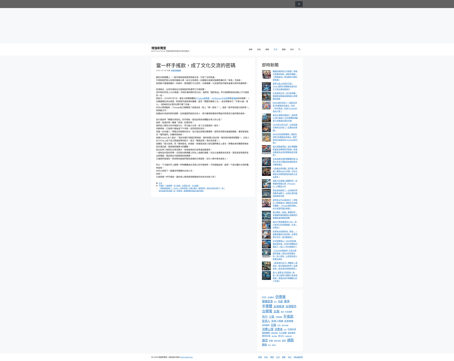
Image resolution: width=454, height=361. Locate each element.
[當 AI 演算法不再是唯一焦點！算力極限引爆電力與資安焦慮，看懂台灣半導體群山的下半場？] (266, 276)
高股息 (274, 345)
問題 (282, 312)
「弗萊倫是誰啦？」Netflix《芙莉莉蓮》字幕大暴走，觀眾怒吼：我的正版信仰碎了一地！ (192, 188)
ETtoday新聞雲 (203, 98)
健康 (284, 49)
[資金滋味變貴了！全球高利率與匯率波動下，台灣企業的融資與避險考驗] (266, 193)
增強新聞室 (158, 48)
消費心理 (267, 329)
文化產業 (195, 186)
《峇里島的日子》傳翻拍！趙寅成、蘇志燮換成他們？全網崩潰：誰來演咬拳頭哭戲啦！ (285, 266)
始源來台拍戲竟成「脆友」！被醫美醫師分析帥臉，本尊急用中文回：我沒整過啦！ (285, 234)
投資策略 (288, 321)
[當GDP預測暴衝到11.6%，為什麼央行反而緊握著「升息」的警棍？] (266, 225)
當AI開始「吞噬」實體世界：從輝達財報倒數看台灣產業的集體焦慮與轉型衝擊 (285, 215)
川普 (271, 316)
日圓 (273, 324)
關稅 (264, 344)
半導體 (267, 306)
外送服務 (288, 312)
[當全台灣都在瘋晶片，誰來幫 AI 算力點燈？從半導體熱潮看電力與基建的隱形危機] (266, 118)
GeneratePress (186, 357)
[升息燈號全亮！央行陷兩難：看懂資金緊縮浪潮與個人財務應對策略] (266, 96)
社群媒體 (168, 186)
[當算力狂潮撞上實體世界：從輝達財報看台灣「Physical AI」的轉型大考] (266, 184)
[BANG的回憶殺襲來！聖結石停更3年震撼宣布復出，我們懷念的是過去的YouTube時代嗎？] (266, 137)
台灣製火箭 (186, 186)
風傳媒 (234, 98)
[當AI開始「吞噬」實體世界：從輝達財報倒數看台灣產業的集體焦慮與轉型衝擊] (266, 215)
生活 (275, 49)
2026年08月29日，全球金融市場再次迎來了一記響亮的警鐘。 (285, 127)
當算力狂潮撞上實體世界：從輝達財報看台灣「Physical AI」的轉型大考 (285, 184)
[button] (299, 49)
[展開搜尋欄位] (299, 4)
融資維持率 (288, 336)
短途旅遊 (274, 333)
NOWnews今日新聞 (220, 98)
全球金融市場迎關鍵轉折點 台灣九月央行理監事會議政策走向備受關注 (285, 162)
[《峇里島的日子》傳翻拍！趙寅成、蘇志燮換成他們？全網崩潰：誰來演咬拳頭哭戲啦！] (266, 266)
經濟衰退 (291, 333)
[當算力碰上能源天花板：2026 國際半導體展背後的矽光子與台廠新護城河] (266, 87)
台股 (276, 311)
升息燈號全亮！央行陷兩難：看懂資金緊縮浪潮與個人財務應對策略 (285, 96)
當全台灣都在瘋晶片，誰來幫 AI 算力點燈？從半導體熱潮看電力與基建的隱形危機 (285, 118)
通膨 (290, 340)
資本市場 (277, 341)
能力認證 (177, 186)
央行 (265, 316)
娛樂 (267, 49)
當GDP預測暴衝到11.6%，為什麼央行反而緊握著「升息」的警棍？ (285, 225)
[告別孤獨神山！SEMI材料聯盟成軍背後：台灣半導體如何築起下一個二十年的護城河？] (266, 244)
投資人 (266, 321)
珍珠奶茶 (292, 329)
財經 (250, 49)
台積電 (267, 311)
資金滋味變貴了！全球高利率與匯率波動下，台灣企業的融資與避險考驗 (285, 193)
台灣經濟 (278, 306)
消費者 (279, 329)
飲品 (269, 345)
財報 (271, 341)
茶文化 (281, 336)
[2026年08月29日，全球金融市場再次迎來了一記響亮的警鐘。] (266, 128)
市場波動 (278, 317)
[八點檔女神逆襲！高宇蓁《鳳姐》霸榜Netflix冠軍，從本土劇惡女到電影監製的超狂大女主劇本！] (266, 172)
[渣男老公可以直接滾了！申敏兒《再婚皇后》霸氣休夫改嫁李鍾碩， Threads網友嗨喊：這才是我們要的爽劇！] (266, 203)
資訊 (284, 340)
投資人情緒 (277, 321)
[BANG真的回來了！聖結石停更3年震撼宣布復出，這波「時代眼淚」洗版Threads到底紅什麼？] (266, 106)
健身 (275, 302)
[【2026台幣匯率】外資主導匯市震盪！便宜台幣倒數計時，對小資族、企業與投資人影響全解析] (266, 254)
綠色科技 (266, 336)
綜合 (292, 49)
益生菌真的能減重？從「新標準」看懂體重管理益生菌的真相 (181, 191)
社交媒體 (283, 333)
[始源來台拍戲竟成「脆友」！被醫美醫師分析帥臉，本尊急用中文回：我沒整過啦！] (266, 235)
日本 (279, 325)
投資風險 (266, 325)
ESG (264, 297)
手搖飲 (161, 186)
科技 (259, 49)
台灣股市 (291, 306)
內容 (280, 301)
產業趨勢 (266, 333)
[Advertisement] (227, 25)
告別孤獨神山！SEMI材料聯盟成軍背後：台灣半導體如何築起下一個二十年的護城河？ (285, 244)
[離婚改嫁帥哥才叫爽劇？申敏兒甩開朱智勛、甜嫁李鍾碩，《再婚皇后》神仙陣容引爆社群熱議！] (266, 74)
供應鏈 (280, 297)
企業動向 (271, 297)
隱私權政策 (298, 357)
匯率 (287, 301)
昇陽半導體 (285, 325)
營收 (285, 329)
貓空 (265, 340)
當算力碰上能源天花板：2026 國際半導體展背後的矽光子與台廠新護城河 (285, 86)
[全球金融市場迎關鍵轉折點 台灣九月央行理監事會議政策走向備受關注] (266, 162)
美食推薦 (274, 336)
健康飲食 (267, 301)
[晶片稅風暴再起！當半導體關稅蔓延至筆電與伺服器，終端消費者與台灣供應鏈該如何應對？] (266, 150)
